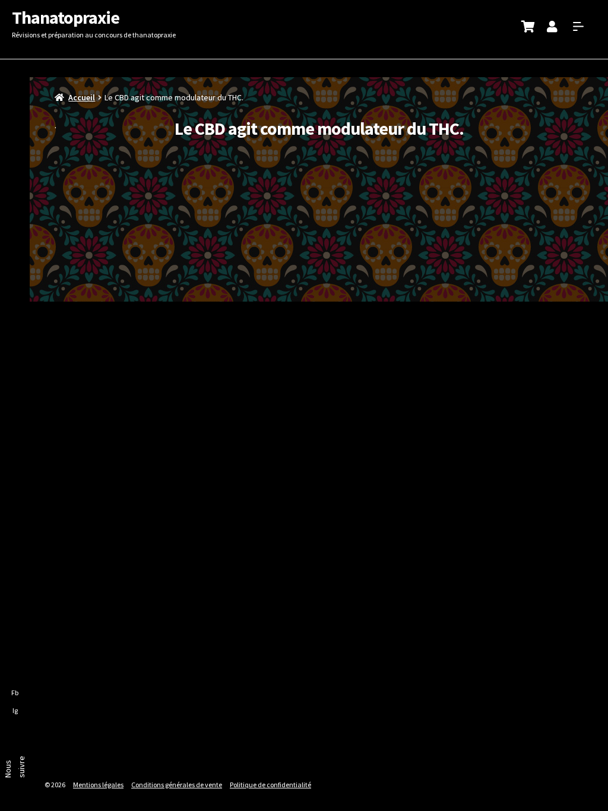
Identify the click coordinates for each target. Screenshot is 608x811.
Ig (15, 710)
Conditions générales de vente (176, 784)
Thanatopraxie (65, 17)
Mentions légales (98, 784)
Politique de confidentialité (270, 784)
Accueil (81, 97)
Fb (14, 692)
